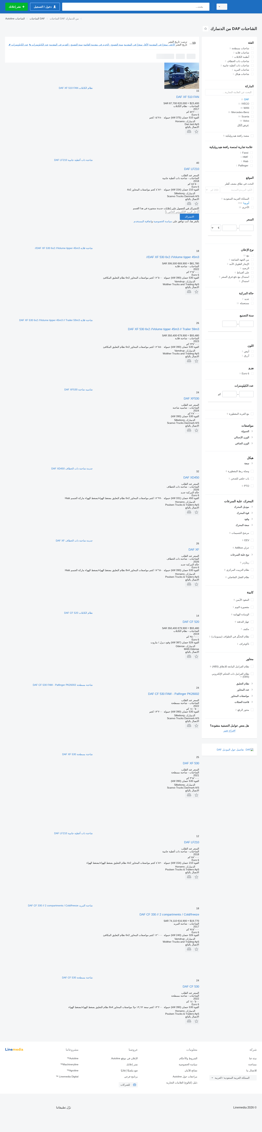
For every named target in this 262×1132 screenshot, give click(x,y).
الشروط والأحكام (188, 1058)
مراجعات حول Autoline (185, 1076)
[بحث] (206, 6)
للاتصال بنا (251, 1070)
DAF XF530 (191, 398)
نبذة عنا (253, 1058)
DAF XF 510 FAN (187, 97)
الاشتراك (189, 216)
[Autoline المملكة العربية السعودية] (244, 6)
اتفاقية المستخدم (142, 221)
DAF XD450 (191, 477)
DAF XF (194, 549)
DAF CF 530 (191, 986)
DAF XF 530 (191, 763)
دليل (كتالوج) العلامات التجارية (181, 1082)
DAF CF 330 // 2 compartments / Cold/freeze (169, 914)
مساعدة (252, 1064)
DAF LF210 (191, 169)
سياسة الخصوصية (162, 221)
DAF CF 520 (191, 622)
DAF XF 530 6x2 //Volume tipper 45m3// (172, 257)
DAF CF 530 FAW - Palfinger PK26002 (173, 694)
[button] (195, 131)
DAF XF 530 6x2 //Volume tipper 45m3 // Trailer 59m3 (163, 329)
